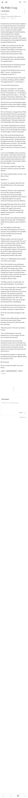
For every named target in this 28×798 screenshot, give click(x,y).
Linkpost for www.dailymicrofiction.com (11, 16)
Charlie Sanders (5, 11)
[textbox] (13, 404)
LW (6, 2)
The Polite (9, 7)
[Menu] (2, 2)
